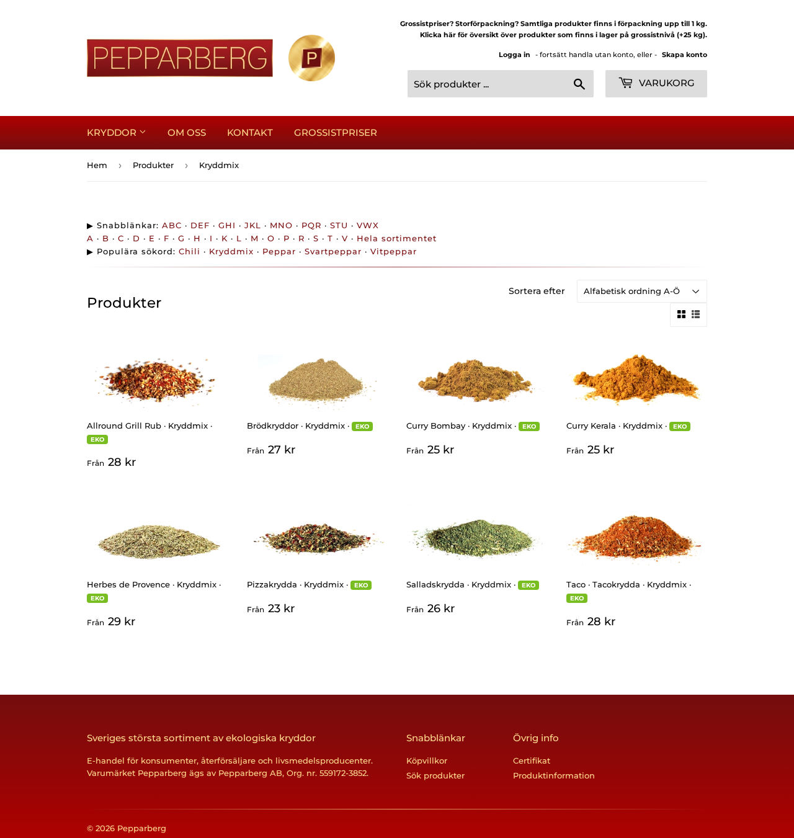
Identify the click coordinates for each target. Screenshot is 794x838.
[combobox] (501, 83)
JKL (252, 225)
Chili (189, 251)
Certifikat (531, 760)
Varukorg (665, 83)
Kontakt (250, 132)
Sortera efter (537, 290)
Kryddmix (231, 251)
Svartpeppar (333, 251)
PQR (311, 225)
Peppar (279, 251)
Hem (97, 165)
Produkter (153, 165)
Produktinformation (554, 775)
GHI (227, 225)
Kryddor (113, 132)
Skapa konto (684, 54)
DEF (200, 225)
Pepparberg (141, 828)
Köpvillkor (426, 760)
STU (339, 225)
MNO (281, 225)
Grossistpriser (335, 132)
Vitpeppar (393, 251)
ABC (172, 225)
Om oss (186, 132)
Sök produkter (435, 775)
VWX (368, 225)
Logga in (514, 54)
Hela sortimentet (397, 238)
